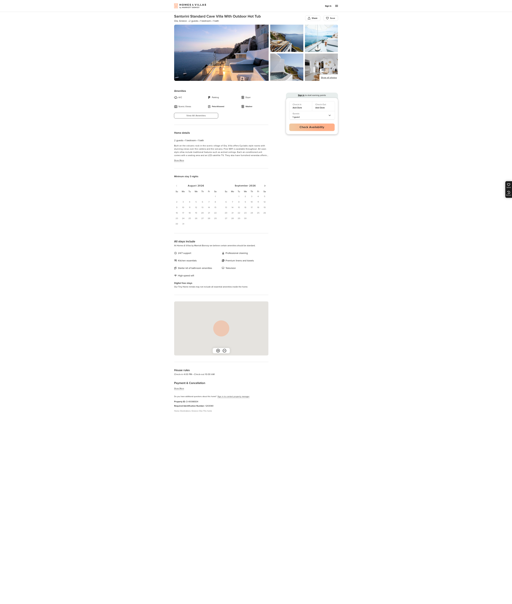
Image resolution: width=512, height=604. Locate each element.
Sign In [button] (328, 6)
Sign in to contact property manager (234, 396)
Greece (195, 411)
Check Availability (312, 127)
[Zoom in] (218, 351)
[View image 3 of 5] (321, 38)
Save (332, 18)
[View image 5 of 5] (321, 67)
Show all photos (329, 77)
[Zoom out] (224, 351)
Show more (179, 160)
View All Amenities (196, 115)
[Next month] (264, 186)
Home (176, 411)
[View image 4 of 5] (286, 67)
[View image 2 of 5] (286, 38)
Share (315, 18)
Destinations (185, 411)
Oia (200, 411)
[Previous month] (176, 186)
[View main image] (221, 53)
